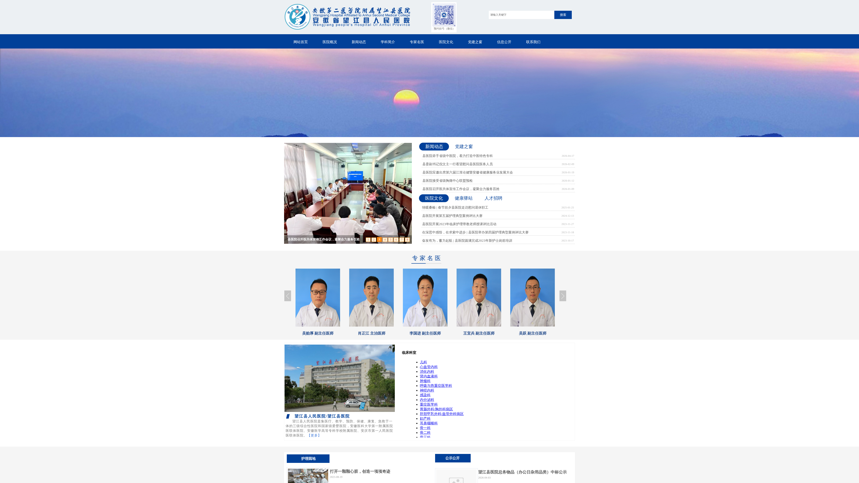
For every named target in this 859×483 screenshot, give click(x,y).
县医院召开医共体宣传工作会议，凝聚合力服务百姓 (461, 189)
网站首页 (300, 42)
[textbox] (521, 15)
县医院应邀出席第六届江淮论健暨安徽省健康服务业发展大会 (467, 172)
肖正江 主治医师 (318, 333)
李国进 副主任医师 (371, 333)
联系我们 (533, 42)
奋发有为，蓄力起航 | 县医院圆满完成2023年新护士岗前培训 (467, 240)
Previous (287, 295)
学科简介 (388, 42)
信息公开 (504, 42)
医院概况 (330, 42)
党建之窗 (475, 42)
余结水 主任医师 (532, 333)
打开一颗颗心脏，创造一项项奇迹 (360, 471)
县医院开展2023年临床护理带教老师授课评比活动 (459, 224)
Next (562, 295)
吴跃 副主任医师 (479, 333)
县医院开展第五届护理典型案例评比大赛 (452, 216)
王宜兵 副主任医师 (425, 333)
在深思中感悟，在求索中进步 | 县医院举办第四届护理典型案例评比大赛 (475, 232)
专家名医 (417, 42)
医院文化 (446, 42)
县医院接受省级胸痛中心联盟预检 (447, 180)
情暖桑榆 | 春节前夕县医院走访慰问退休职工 (455, 207)
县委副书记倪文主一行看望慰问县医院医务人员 (457, 164)
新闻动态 (359, 42)
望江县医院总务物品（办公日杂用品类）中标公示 (522, 472)
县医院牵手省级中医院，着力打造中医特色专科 (457, 156)
